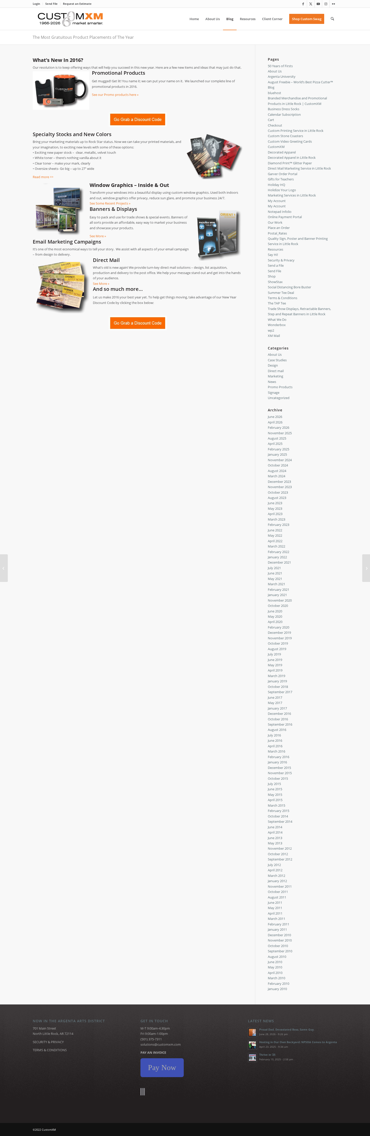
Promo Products (280, 387)
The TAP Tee (277, 303)
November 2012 (280, 848)
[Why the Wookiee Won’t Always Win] (4, 568)
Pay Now (162, 1067)
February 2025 (278, 449)
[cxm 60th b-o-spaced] (70, 19)
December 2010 (279, 935)
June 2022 (275, 530)
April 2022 (275, 541)
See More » (98, 236)
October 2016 (278, 719)
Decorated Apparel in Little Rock (292, 157)
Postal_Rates (277, 233)
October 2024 (278, 465)
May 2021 (275, 578)
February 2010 (278, 983)
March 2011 (276, 918)
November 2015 (280, 773)
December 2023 (279, 481)
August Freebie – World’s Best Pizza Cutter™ (300, 82)
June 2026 (275, 416)
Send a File (276, 265)
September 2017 (280, 692)
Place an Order (279, 227)
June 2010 (275, 962)
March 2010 (276, 978)
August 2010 (277, 956)
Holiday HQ (276, 184)
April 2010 (275, 972)
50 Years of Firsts (280, 66)
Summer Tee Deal (281, 292)
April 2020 (275, 621)
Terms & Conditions (282, 298)
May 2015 (275, 794)
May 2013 (275, 843)
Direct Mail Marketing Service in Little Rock (299, 168)
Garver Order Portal (282, 174)
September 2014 (280, 821)
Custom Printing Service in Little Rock (295, 130)
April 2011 (275, 913)
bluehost (274, 93)
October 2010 (278, 946)
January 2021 (277, 595)
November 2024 (280, 460)
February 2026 (278, 427)
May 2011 (275, 908)
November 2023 (280, 487)
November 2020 (280, 600)
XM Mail (274, 335)
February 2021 (278, 589)
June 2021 (275, 573)
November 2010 (280, 940)
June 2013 (275, 838)
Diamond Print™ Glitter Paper (290, 163)
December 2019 (279, 632)
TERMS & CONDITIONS (50, 1050)
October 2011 (278, 891)
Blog (271, 87)
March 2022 (276, 546)
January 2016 (277, 762)
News (272, 381)
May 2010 (275, 967)
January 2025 (277, 454)
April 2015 (275, 800)
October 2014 (278, 816)
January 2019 (277, 681)
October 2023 (278, 492)
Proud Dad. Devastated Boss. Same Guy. (286, 1029)
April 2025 (275, 443)
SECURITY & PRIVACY (48, 1042)
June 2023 (275, 503)
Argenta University (281, 76)
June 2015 (275, 789)
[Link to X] (310, 4)
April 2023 (275, 514)
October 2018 (278, 686)
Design (273, 365)
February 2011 (278, 924)
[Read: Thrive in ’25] (252, 1057)
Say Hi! (273, 254)
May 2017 (275, 702)
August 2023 (277, 497)
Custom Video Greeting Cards (290, 141)
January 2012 (277, 881)
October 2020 (278, 605)
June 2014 (275, 827)
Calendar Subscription (284, 114)
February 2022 (278, 552)
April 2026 (275, 422)
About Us (275, 71)
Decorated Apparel (282, 152)
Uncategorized (278, 398)
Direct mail (276, 371)
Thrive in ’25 (267, 1054)
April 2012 (275, 870)
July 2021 (274, 568)
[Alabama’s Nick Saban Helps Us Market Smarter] (366, 568)
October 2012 (278, 854)
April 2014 (275, 832)
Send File (51, 4)
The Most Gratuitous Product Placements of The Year (83, 37)
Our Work (275, 222)
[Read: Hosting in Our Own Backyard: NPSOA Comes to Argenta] (252, 1044)
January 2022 (277, 557)
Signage (273, 392)
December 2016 (279, 713)
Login (36, 4)
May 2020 (275, 616)
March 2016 (276, 751)
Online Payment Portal (285, 217)
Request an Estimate (77, 4)
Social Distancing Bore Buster (289, 287)
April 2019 (275, 670)
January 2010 (277, 989)
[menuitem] (38, 4)
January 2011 (277, 929)
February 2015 (278, 810)
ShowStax (275, 282)
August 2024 (277, 470)
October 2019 (278, 643)
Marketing (275, 376)
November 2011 (280, 886)
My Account (277, 201)
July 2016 (274, 735)
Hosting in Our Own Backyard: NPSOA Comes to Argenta (298, 1042)
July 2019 (274, 654)
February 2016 (278, 757)
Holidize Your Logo (282, 190)
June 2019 (275, 659)
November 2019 (280, 638)
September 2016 (280, 724)
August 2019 (277, 649)
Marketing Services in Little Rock (292, 195)
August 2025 (277, 438)
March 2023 (276, 519)
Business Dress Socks (283, 109)
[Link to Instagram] (325, 4)
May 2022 (275, 535)
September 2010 (280, 951)
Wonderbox (277, 325)
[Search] (332, 19)
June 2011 (275, 902)
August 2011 (277, 897)
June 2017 (275, 697)
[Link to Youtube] (318, 4)
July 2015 (274, 783)
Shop (272, 276)
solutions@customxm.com (160, 1044)
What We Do (277, 319)
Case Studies (277, 360)
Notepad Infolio (279, 211)
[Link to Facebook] (303, 4)
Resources (275, 249)
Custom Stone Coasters (285, 136)
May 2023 (275, 508)
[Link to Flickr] (333, 4)
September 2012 (280, 859)
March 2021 (276, 584)
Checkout (275, 125)
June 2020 (275, 611)
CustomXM (276, 146)
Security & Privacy (281, 260)
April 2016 (275, 746)
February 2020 (278, 627)
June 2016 (275, 740)
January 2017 (277, 708)
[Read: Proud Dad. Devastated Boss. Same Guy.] (252, 1032)
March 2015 (276, 805)
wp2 (271, 330)
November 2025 (280, 433)
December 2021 (279, 562)
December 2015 (279, 767)
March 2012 (276, 875)
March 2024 (276, 476)
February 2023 (278, 524)
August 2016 (277, 729)
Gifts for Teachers (281, 179)
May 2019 (275, 665)
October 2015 (278, 778)
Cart (271, 119)
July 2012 (274, 865)
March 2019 (276, 676)
